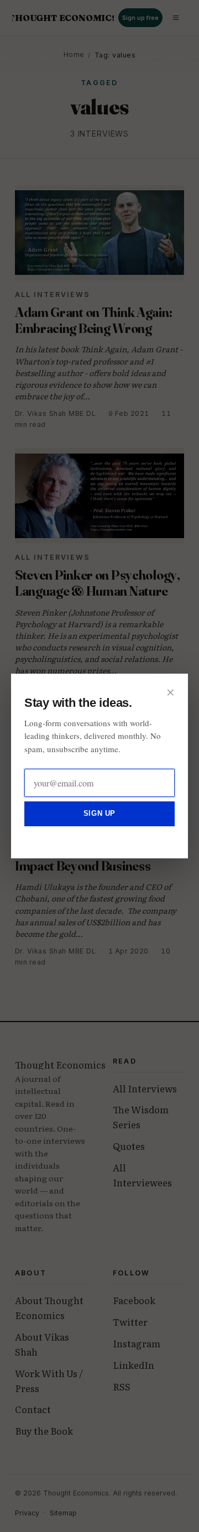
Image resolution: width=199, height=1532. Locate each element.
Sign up (99, 813)
